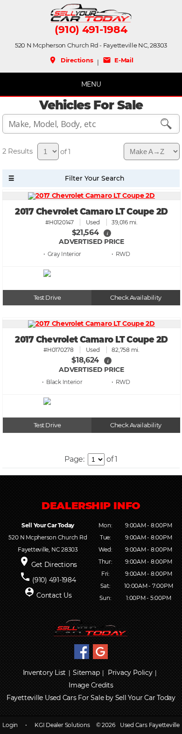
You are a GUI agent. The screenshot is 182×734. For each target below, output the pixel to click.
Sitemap (86, 672)
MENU (91, 84)
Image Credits (91, 685)
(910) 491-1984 (91, 30)
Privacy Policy (130, 672)
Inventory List (44, 672)
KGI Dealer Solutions (62, 724)
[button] (107, 233)
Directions (71, 60)
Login (10, 724)
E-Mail (118, 60)
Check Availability (135, 298)
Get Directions (54, 564)
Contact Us (54, 595)
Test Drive (47, 298)
